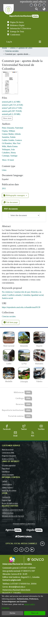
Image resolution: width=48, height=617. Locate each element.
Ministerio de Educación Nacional (13, 516)
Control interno (7, 484)
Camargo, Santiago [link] (9, 156)
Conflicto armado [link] (14, 295)
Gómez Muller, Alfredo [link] (11, 134)
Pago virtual (6, 468)
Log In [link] (9, 42)
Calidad (4, 481)
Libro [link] (4, 170)
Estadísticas (6, 472)
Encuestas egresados (8, 465)
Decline (12, 613)
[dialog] (24, 605)
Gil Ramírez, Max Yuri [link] (11, 143)
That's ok (34, 613)
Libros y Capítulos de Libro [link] (21, 48)
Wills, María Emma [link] (10, 146)
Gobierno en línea (7, 513)
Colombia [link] (26, 295)
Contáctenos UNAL (8, 453)
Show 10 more (8, 160)
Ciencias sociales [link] (12, 51)
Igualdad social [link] (37, 295)
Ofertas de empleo (8, 475)
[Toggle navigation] (40, 41)
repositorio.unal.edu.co (33, 1)
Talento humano (7, 487)
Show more (7, 118)
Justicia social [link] (7, 298)
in (42, 543)
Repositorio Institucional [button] (20, 16)
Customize (5, 608)
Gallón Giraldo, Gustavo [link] (12, 140)
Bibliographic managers (15, 195)
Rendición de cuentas (9, 491)
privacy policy (29, 604)
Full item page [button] (12, 322)
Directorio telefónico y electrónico (24, 524)
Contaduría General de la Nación (12, 510)
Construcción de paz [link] (21, 292)
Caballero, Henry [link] (9, 152)
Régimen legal (6, 500)
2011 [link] (4, 188)
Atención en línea (7, 450)
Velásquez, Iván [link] (8, 149)
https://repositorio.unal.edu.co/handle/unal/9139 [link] (21, 307)
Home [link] (4, 48)
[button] (36, 9)
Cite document (11, 202)
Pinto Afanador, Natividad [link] (12, 128)
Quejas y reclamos (8, 459)
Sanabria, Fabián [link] (8, 137)
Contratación (6, 497)
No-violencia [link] (7, 292)
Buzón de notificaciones (10, 503)
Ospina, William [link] (8, 131)
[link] (11, 102)
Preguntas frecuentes (9, 456)
